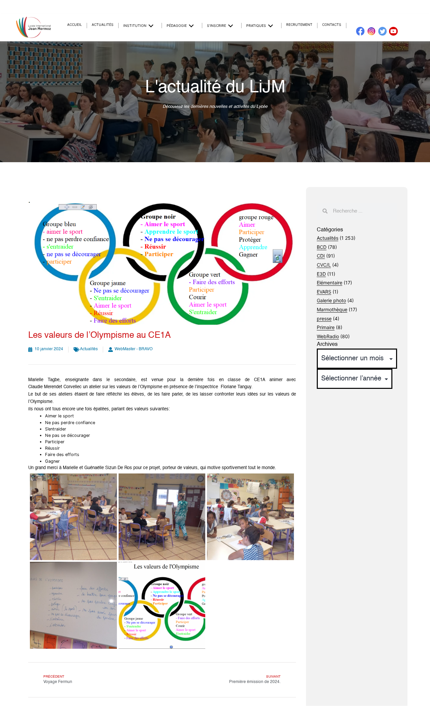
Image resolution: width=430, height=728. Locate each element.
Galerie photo (331, 300)
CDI (321, 256)
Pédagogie (177, 26)
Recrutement (299, 24)
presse (324, 318)
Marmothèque (332, 309)
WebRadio (328, 336)
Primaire (326, 327)
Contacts (331, 24)
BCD (322, 247)
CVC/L (324, 265)
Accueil (74, 24)
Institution (134, 26)
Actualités (103, 24)
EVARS (324, 291)
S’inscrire (216, 26)
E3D (321, 274)
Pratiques (256, 26)
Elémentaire (329, 282)
